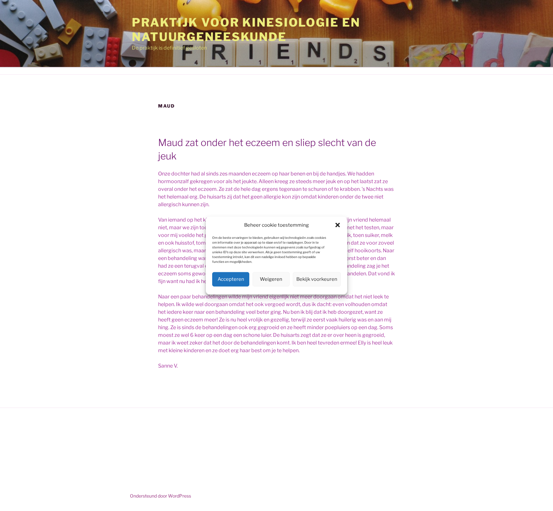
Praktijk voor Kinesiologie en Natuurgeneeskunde (246, 29)
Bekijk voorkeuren (316, 279)
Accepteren (231, 279)
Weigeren (271, 279)
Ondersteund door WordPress (160, 496)
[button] (337, 225)
